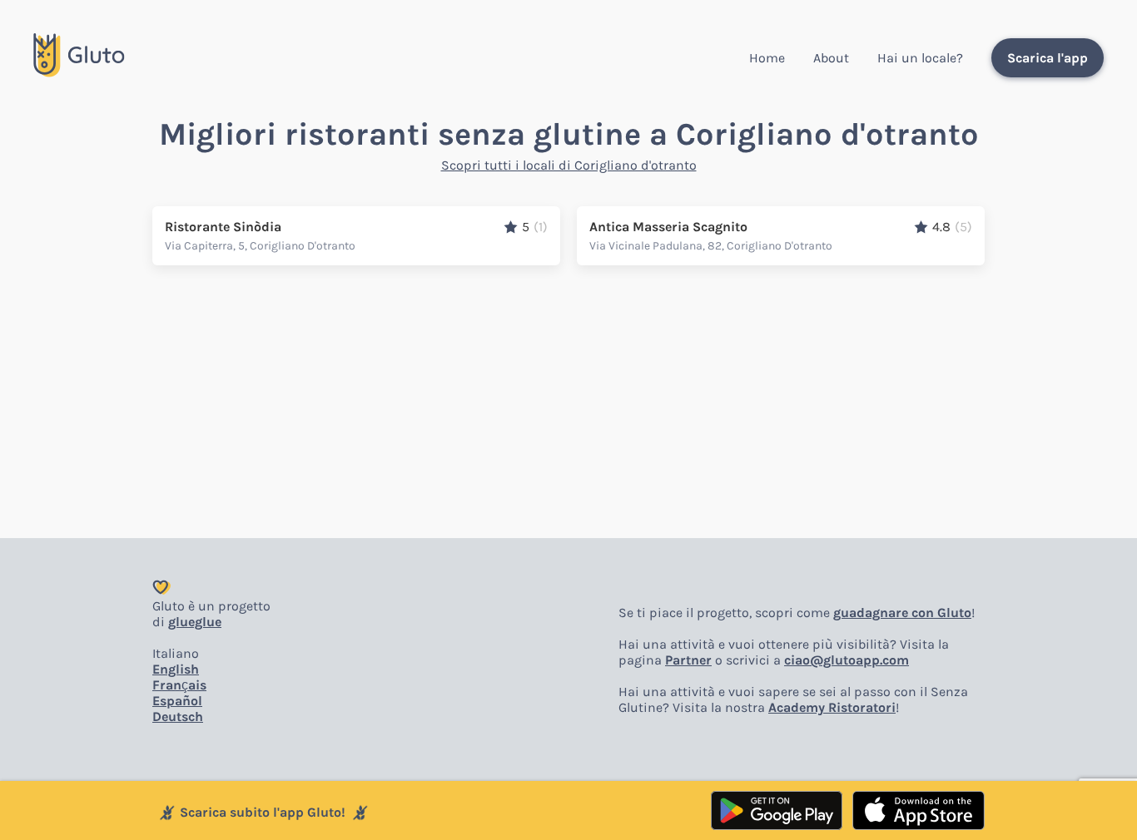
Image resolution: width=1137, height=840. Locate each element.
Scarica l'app (1047, 58)
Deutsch (177, 716)
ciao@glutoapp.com (846, 660)
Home (767, 58)
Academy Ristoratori (832, 707)
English (175, 669)
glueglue (194, 622)
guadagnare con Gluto (902, 612)
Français (179, 685)
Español (177, 701)
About (831, 58)
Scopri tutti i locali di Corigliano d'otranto (569, 165)
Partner (688, 660)
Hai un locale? (920, 58)
